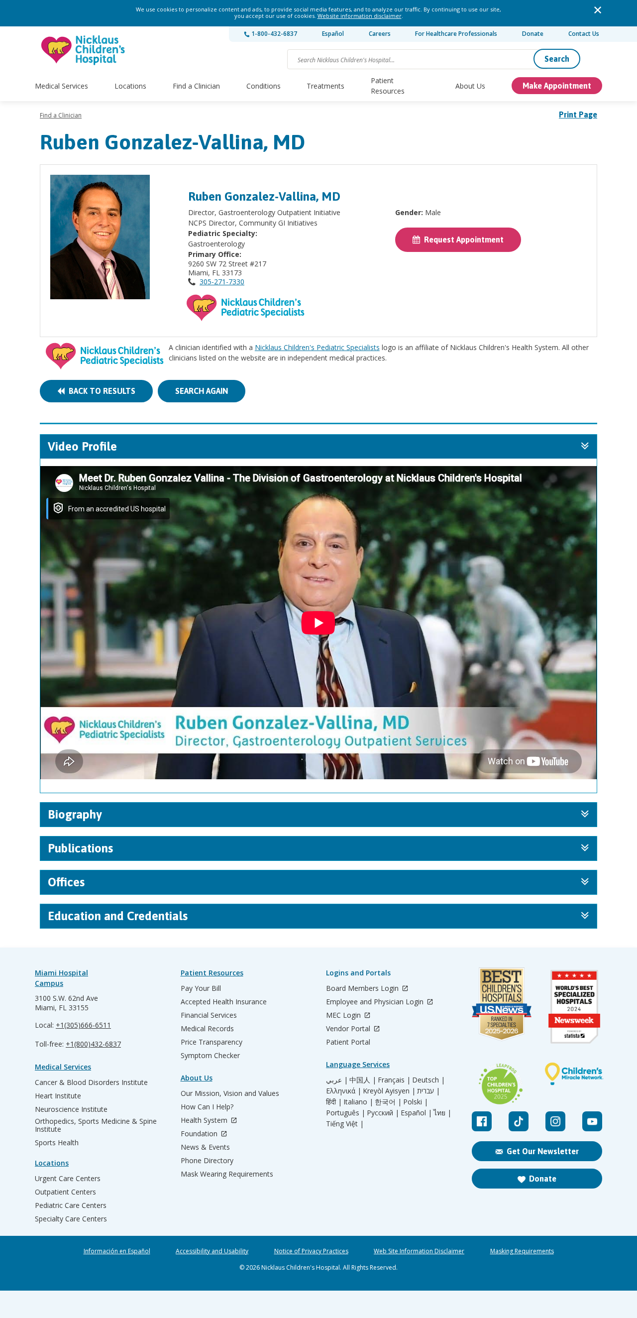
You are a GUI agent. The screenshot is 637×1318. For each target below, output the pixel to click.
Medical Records (207, 1029)
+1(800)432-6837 (93, 1044)
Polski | (415, 1102)
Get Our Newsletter (543, 1151)
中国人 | (362, 1080)
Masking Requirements (522, 1251)
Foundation (200, 1134)
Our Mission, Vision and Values (230, 1093)
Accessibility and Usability (212, 1251)
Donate (532, 33)
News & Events (205, 1147)
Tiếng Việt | (345, 1124)
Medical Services (61, 86)
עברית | (428, 1091)
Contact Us (583, 33)
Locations (130, 86)
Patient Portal (348, 1042)
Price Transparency (211, 1042)
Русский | (383, 1113)
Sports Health (57, 1143)
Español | (416, 1113)
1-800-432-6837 (273, 33)
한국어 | (388, 1102)
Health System (205, 1120)
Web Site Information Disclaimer (419, 1251)
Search (556, 58)
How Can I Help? (207, 1107)
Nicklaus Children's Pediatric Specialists (317, 347)
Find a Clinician (196, 86)
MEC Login (344, 1015)
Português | (345, 1113)
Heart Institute (58, 1096)
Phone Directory (207, 1161)
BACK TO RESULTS (100, 390)
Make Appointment (557, 85)
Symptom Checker (210, 1056)
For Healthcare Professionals (456, 33)
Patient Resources (388, 86)
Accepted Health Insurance (224, 1002)
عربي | (337, 1080)
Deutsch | (428, 1080)
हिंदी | (334, 1102)
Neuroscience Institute (71, 1109)
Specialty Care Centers (71, 1219)
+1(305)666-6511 (83, 1025)
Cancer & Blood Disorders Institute (91, 1082)
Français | (394, 1080)
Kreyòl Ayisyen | (389, 1091)
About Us (470, 86)
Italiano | (358, 1102)
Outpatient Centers (65, 1192)
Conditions (263, 86)
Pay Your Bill (201, 988)
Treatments (325, 86)
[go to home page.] (83, 50)
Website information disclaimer (360, 15)
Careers (380, 33)
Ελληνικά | (343, 1091)
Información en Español (117, 1251)
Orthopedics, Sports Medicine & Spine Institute (96, 1125)
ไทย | (442, 1113)
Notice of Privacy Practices (311, 1251)
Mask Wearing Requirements (227, 1174)
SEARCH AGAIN (201, 390)
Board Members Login (363, 988)
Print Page (578, 114)
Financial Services (209, 1015)
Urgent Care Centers (68, 1179)
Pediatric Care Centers (70, 1205)
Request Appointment (462, 239)
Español (333, 33)
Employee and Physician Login (375, 1002)
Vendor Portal (349, 1029)
